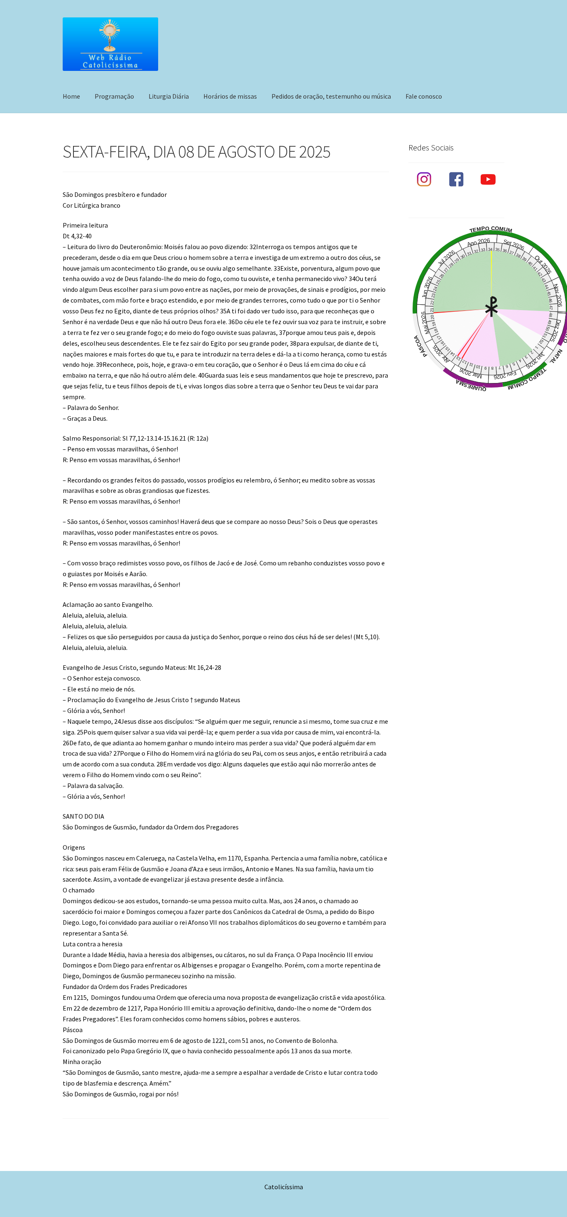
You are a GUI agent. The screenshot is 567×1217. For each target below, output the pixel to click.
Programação (114, 96)
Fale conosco (424, 96)
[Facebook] (456, 179)
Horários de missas (230, 96)
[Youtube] (488, 179)
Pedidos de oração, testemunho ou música (331, 96)
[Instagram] (424, 179)
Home (71, 96)
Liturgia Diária (169, 96)
